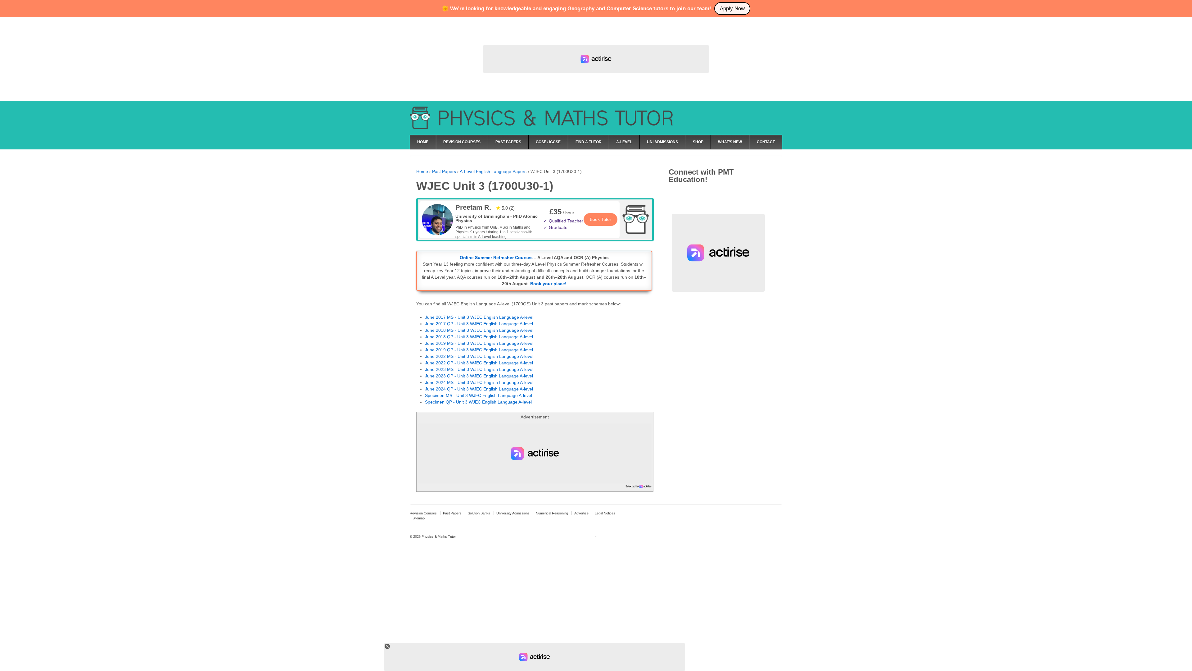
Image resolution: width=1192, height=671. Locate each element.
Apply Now (732, 8)
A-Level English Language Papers (493, 171)
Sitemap (419, 518)
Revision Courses (423, 513)
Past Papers (444, 171)
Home (422, 171)
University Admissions (513, 513)
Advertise (581, 513)
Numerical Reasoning (552, 513)
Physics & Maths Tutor (438, 536)
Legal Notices (605, 513)
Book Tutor (600, 219)
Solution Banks (479, 513)
